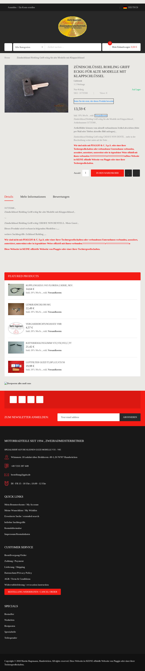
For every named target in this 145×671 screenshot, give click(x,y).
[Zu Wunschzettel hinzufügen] (128, 173)
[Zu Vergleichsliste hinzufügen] (136, 173)
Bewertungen (61, 196)
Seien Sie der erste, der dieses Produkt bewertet (94, 101)
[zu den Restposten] (17, 383)
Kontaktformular (13, 528)
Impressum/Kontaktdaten (17, 534)
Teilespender (10, 637)
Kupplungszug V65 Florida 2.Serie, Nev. (49, 285)
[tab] (8, 197)
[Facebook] (13, 399)
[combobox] (70, 47)
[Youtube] (30, 399)
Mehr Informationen (33, 196)
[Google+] (22, 399)
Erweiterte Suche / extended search (21, 516)
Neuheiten (9, 620)
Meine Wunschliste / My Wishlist (20, 510)
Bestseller (9, 614)
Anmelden (12, 7)
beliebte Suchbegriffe (14, 522)
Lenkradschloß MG (38, 304)
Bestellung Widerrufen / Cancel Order (32, 591)
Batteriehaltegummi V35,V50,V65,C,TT (48, 343)
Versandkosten (101, 115)
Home (7, 57)
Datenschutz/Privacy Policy (18, 573)
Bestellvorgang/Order (15, 555)
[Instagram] (39, 399)
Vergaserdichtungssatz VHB (44, 324)
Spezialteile (10, 631)
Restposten (9, 626)
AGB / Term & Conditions (17, 579)
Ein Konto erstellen (27, 7)
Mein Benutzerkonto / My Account (21, 504)
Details (8, 196)
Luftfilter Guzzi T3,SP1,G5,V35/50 (45, 362)
